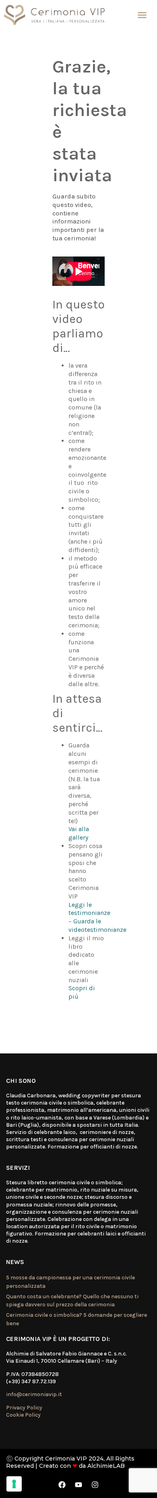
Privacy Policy (24, 1407)
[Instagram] (95, 1484)
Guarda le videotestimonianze (97, 925)
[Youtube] (78, 1484)
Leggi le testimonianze (89, 909)
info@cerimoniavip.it (34, 1394)
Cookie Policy (23, 1414)
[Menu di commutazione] (142, 15)
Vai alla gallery (78, 833)
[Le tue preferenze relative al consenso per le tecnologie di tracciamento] (14, 1484)
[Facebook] (62, 1484)
